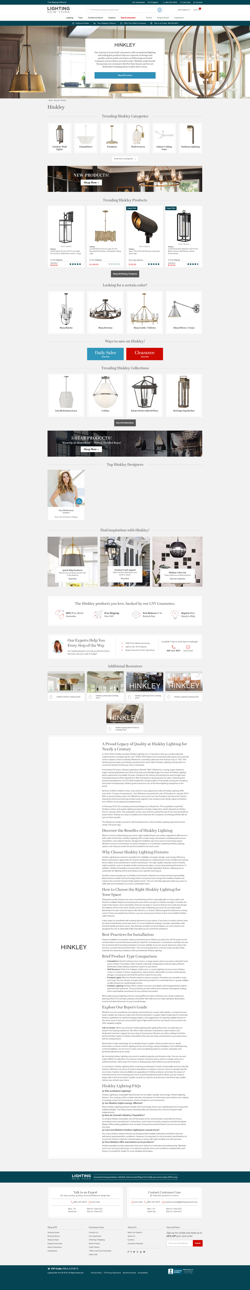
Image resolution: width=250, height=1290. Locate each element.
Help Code (93, 1255)
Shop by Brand (54, 1236)
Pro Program (153, 2)
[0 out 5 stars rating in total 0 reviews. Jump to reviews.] (114, 264)
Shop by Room (53, 1233)
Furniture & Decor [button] (95, 18)
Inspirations (52, 1251)
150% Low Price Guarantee (100, 1251)
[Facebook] (131, 1252)
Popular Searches (55, 1244)
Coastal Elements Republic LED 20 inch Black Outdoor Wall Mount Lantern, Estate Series (183, 251)
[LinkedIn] (144, 1252)
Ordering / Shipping (97, 1240)
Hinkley (63, 100)
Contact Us (93, 1233)
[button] (198, 2)
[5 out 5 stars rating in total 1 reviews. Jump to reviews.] (75, 264)
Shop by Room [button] (163, 18)
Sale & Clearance (55, 1247)
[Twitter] (134, 1252)
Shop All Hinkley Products (125, 274)
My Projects (183, 10)
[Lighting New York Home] (59, 9)
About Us (131, 1236)
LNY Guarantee (138, 2)
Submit (198, 1243)
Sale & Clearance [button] (128, 18)
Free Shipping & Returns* (57, 2)
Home (51, 100)
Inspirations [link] (179, 18)
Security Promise (129, 1273)
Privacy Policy (96, 1273)
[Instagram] (138, 1252)
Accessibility (143, 1273)
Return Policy (94, 1244)
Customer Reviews (135, 1244)
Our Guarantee (95, 1236)
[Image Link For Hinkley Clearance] (144, 354)
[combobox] (125, 10)
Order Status (94, 1247)
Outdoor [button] (112, 18)
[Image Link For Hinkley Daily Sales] (105, 354)
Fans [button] (81, 18)
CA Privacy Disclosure (112, 1273)
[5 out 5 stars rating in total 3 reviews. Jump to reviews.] (154, 264)
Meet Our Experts (135, 1233)
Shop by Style (53, 1240)
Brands (56, 100)
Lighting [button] (69, 18)
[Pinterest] (128, 1252)
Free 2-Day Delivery (136, 260)
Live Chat (186, 2)
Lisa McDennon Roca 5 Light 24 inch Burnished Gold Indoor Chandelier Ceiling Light (105, 251)
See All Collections (125, 423)
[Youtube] (141, 1252)
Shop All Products (125, 75)
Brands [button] (149, 18)
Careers (131, 1240)
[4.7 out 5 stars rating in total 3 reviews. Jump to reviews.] (193, 264)
